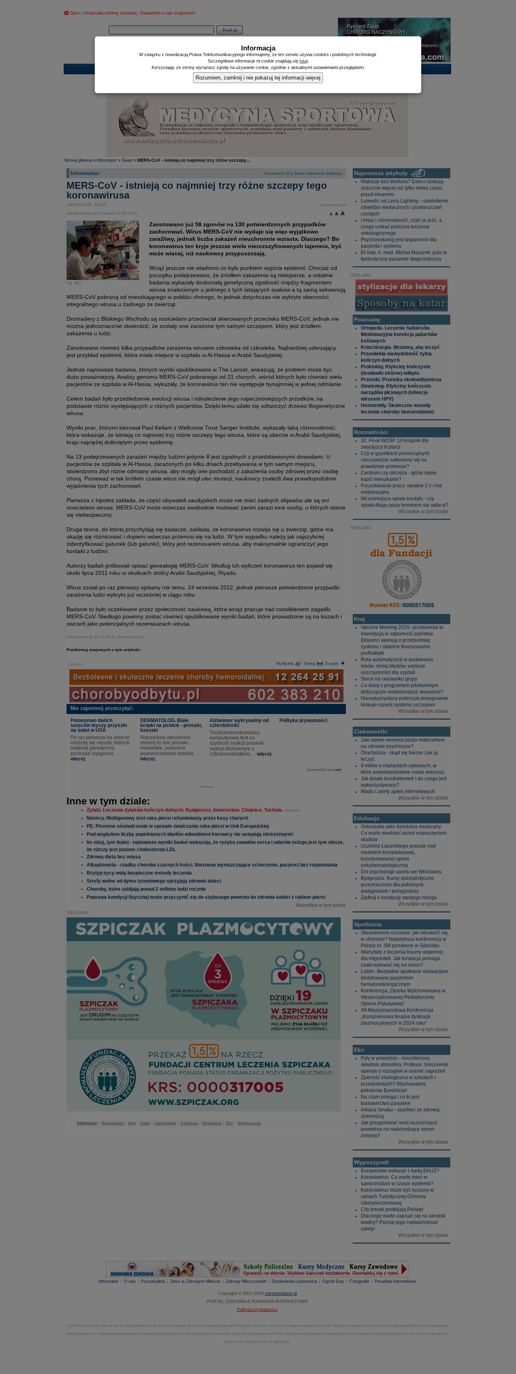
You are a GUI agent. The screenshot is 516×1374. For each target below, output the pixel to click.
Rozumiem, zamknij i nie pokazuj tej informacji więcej (258, 78)
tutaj (304, 60)
